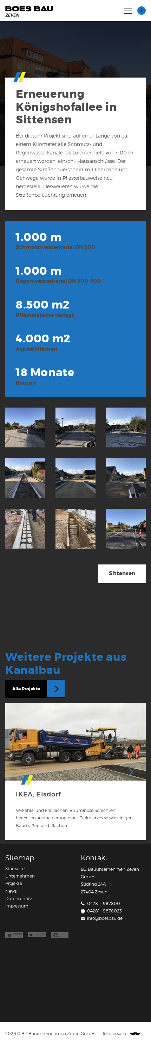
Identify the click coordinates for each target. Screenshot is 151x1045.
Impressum (16, 906)
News (11, 891)
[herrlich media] (135, 1033)
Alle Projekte (26, 689)
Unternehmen (20, 876)
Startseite (15, 869)
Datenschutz (18, 899)
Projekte (13, 883)
